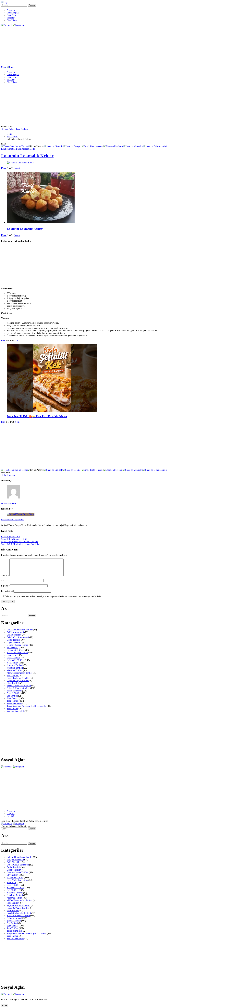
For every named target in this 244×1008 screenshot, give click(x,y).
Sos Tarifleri (12, 696)
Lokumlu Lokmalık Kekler (27, 155)
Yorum (5, 575)
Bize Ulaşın (12, 20)
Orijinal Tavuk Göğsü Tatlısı (12, 520)
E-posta (5, 586)
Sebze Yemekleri (14, 690)
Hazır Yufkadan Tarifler (17, 652)
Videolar (10, 18)
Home (9, 134)
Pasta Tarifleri (13, 675)
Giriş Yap (11, 813)
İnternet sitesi (7, 591)
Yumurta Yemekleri (15, 711)
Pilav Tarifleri (13, 683)
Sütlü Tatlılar (12, 698)
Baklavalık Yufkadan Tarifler (19, 629)
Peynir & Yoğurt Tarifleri (18, 680)
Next (17, 168)
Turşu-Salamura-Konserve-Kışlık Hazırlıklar (26, 706)
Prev (3, 168)
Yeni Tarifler (12, 708)
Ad (3, 580)
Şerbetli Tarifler (14, 693)
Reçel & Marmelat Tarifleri (19, 685)
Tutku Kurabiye (8, 475)
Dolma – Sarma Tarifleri (17, 645)
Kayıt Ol (11, 816)
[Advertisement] (86, 46)
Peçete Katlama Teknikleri (18, 678)
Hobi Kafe (11, 15)
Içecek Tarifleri (13, 657)
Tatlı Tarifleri (12, 701)
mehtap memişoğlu (8, 503)
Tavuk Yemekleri (14, 703)
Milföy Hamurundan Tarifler (19, 673)
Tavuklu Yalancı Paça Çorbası (14, 129)
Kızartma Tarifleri (15, 665)
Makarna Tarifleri (14, 670)
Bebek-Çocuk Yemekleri (18, 637)
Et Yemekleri (12, 647)
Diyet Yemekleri (14, 642)
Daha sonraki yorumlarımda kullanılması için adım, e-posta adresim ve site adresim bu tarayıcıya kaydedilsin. (53, 596)
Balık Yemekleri (14, 635)
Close (4, 1005)
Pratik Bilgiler (13, 12)
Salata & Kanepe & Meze (18, 688)
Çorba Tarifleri (13, 640)
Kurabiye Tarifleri (15, 668)
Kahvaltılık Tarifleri (15, 660)
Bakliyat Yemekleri (15, 632)
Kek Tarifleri (12, 136)
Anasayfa (11, 10)
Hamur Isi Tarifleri (15, 650)
